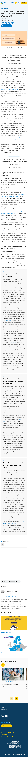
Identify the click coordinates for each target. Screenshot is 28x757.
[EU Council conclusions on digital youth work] (13, 674)
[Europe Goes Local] (14, 623)
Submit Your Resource (6, 732)
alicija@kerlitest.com (11, 596)
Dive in (4, 665)
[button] (16, 698)
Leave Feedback (6, 25)
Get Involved (4, 734)
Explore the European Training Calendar (11, 737)
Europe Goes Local (6, 632)
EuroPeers (4, 653)
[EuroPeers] (14, 643)
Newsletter (6, 725)
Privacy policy (4, 709)
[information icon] (7, 594)
